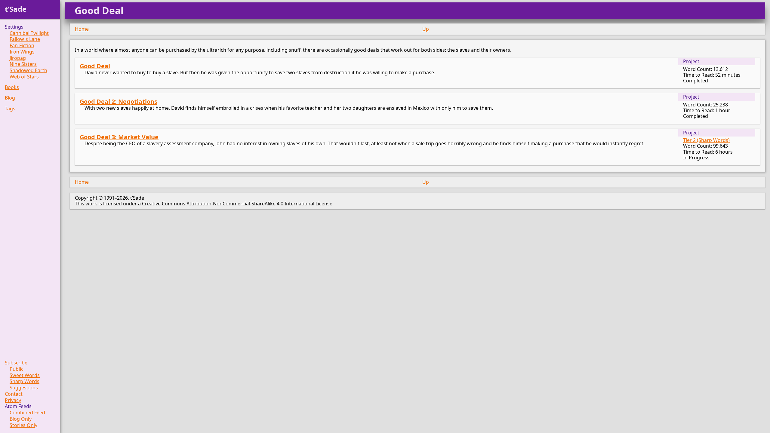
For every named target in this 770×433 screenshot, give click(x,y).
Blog (10, 98)
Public (16, 369)
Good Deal (95, 66)
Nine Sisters (23, 64)
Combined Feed (27, 413)
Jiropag (18, 58)
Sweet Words (25, 375)
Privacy (13, 400)
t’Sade (15, 9)
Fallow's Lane (25, 39)
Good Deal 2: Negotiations (118, 101)
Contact (14, 394)
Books (12, 87)
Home (82, 29)
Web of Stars (24, 77)
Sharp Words (24, 381)
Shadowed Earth (28, 70)
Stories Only (23, 425)
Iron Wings (22, 52)
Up (425, 29)
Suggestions (24, 388)
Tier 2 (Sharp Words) (706, 140)
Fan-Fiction (22, 45)
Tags (10, 109)
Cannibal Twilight (29, 33)
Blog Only (21, 419)
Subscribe (16, 363)
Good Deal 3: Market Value (119, 137)
